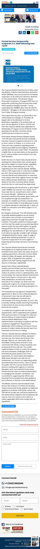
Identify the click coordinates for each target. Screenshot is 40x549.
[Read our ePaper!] (35, 546)
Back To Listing (32, 27)
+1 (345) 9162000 (14, 483)
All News (8, 506)
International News (12, 509)
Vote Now (8, 10)
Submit (7, 466)
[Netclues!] (29, 546)
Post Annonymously (25, 466)
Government (31, 6)
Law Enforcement (22, 6)
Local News (20, 506)
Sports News (28, 509)
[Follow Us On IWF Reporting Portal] (20, 530)
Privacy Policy (14, 544)
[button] (10, 18)
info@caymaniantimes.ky (17, 487)
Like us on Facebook (14, 524)
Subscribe (20, 515)
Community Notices (10, 6)
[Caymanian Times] (7, 2)
